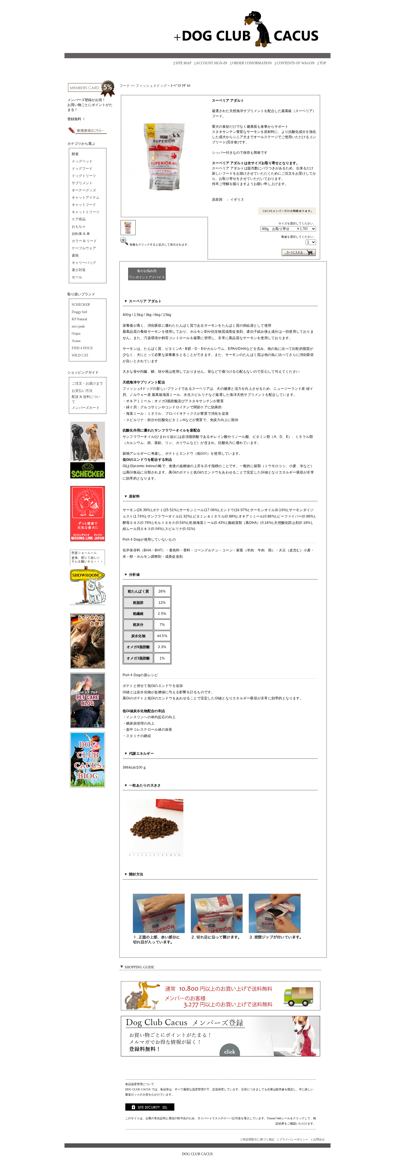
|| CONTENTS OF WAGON (295, 63)
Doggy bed (79, 312)
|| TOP (322, 63)
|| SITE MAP (182, 63)
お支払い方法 (82, 391)
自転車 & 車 (81, 234)
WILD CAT (80, 355)
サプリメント (82, 183)
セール (77, 277)
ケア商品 (79, 219)
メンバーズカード (85, 408)
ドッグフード (82, 169)
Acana (76, 341)
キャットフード (84, 205)
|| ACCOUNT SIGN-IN (210, 63)
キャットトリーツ (85, 212)
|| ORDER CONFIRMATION (251, 63)
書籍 (75, 255)
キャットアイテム (85, 197)
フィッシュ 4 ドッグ (151, 86)
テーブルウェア (84, 248)
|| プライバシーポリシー (292, 1139)
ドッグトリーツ (84, 176)
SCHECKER (81, 305)
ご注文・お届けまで (87, 383)
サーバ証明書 (232, 1118)
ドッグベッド (82, 161)
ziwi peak (78, 326)
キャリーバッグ (84, 263)
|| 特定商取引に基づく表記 (257, 1139)
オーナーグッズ (84, 190)
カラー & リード (84, 241)
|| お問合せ (318, 1139)
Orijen (76, 334)
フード (124, 86)
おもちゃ (79, 226)
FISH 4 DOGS (82, 348)
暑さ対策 (79, 270)
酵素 (75, 154)
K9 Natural (79, 319)
